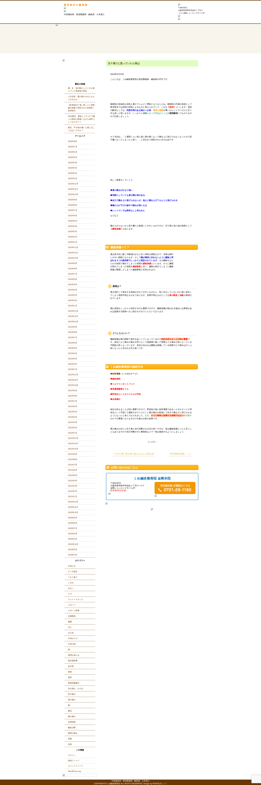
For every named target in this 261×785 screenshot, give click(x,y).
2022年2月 (72, 427)
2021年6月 (72, 470)
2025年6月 (72, 215)
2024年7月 (72, 274)
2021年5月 (72, 475)
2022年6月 (72, 406)
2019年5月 (72, 549)
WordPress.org (74, 771)
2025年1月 (72, 242)
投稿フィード (73, 760)
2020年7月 (72, 528)
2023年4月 (72, 353)
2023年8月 (72, 332)
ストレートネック (75, 599)
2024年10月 (73, 258)
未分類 (71, 666)
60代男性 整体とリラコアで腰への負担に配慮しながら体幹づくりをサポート (81, 119)
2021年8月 (72, 459)
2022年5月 (72, 412)
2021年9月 (72, 454)
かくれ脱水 (72, 571)
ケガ (70, 594)
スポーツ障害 (73, 610)
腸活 (70, 711)
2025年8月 (72, 205)
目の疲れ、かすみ (75, 688)
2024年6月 (72, 279)
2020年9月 (72, 518)
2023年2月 (72, 364)
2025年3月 (72, 231)
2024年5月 (72, 284)
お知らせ (72, 566)
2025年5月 (72, 221)
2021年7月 (72, 465)
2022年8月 (72, 396)
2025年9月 (72, 200)
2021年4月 (72, 480)
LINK (165, 784)
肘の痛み (72, 694)
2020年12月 (73, 502)
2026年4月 (72, 162)
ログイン (72, 755)
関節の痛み (72, 733)
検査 (70, 672)
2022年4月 (72, 417)
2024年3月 (72, 295)
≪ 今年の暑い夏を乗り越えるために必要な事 (133, 454)
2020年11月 (73, 507)
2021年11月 (73, 443)
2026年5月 (72, 157)
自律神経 (72, 722)
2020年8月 (72, 523)
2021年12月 (73, 438)
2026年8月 (72, 141)
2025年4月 (72, 226)
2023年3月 (72, 359)
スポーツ (72, 605)
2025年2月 (72, 237)
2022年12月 (73, 374)
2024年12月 (73, 247)
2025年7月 (72, 210)
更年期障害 (72, 661)
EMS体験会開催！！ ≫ (180, 454)
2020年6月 (72, 533)
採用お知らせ (73, 655)
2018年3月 (72, 555)
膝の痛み (72, 716)
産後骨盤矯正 (73, 683)
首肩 (70, 744)
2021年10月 (73, 449)
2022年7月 (72, 401)
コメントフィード (75, 766)
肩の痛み (72, 700)
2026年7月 (72, 147)
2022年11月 (73, 380)
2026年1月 (72, 178)
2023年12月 (73, 311)
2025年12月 (73, 184)
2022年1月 (72, 433)
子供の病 (72, 644)
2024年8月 (72, 268)
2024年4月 (72, 290)
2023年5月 (72, 348)
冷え (70, 627)
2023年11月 (73, 316)
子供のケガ (72, 638)
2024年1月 (72, 306)
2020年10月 (73, 512)
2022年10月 (73, 385)
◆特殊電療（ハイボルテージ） (124, 374)
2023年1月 (72, 369)
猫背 (70, 677)
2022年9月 (72, 390)
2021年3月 (72, 486)
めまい (71, 588)
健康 (70, 622)
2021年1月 (72, 496)
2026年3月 (72, 168)
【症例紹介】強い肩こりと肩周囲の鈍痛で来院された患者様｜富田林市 (81, 108)
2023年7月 (72, 337)
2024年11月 (73, 253)
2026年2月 (72, 173)
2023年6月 (72, 343)
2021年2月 (72, 491)
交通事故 (72, 616)
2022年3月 (72, 422)
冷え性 (71, 633)
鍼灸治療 (72, 727)
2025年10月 (73, 194)
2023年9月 (72, 327)
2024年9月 (72, 263)
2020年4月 (72, 539)
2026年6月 (72, 152)
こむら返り (72, 577)
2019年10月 (73, 544)
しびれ (71, 583)
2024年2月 (72, 300)
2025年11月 (73, 189)
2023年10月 (73, 321)
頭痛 (70, 739)
